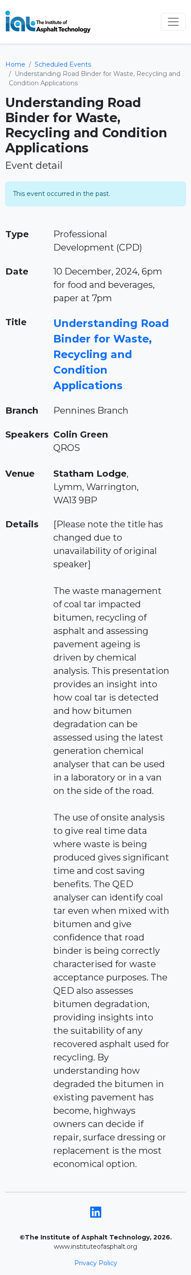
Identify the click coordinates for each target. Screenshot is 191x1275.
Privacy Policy (95, 1263)
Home (15, 64)
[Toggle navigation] (173, 22)
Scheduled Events (63, 64)
